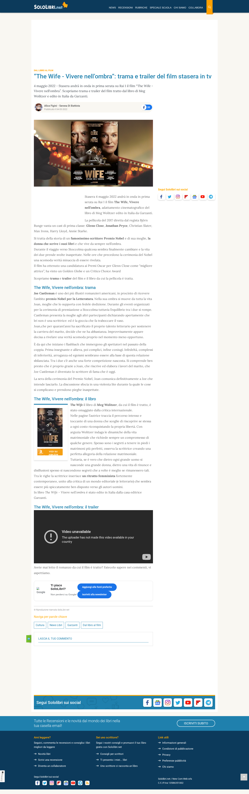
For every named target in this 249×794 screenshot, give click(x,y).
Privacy (166, 754)
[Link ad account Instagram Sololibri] (51, 783)
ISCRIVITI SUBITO (196, 723)
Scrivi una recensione (50, 759)
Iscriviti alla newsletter (94, 594)
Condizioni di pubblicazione (177, 748)
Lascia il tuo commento (55, 638)
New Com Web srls (182, 778)
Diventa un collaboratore (52, 765)
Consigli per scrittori (111, 753)
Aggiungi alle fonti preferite (97, 587)
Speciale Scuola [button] (160, 7)
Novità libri (44, 753)
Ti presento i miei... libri (113, 759)
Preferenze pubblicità (174, 760)
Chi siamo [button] (180, 7)
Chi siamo (168, 766)
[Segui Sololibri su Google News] (195, 196)
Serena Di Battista (69, 105)
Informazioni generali (174, 742)
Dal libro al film (92, 625)
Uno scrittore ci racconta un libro (119, 765)
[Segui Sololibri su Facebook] (161, 196)
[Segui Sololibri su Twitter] (170, 196)
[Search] (209, 7)
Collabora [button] (196, 7)
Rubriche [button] (141, 7)
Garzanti (72, 625)
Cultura (40, 625)
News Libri (56, 625)
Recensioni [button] (125, 7)
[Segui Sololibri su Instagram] (178, 196)
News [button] (112, 7)
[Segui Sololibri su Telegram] (211, 196)
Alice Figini (50, 105)
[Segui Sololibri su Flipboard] (186, 196)
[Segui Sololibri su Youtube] (203, 196)
